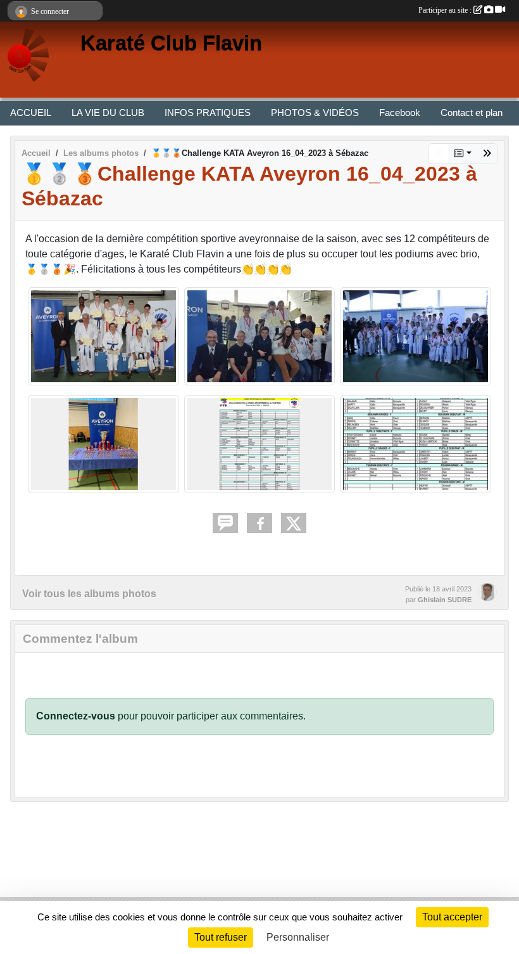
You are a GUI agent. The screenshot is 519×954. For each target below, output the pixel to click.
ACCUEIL (30, 112)
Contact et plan (472, 112)
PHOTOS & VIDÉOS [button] (315, 112)
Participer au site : (445, 10)
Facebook (399, 112)
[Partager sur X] (293, 523)
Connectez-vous (75, 716)
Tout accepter (452, 917)
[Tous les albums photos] (462, 154)
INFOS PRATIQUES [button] (208, 112)
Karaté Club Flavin (171, 43)
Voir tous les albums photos (89, 593)
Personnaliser (297, 937)
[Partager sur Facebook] (259, 523)
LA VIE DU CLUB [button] (108, 112)
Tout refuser (220, 937)
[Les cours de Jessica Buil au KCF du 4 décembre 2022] (487, 154)
